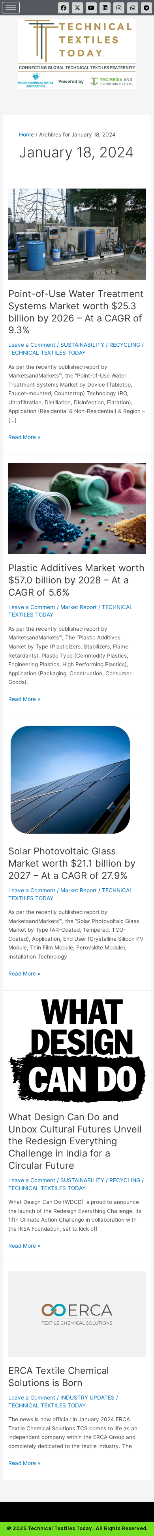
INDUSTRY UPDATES (87, 1397)
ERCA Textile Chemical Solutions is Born (58, 1376)
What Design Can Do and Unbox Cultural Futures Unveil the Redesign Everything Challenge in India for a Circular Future (75, 1141)
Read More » (24, 436)
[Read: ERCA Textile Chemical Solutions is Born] (77, 1313)
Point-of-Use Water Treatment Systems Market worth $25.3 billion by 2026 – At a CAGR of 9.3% (76, 312)
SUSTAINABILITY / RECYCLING (100, 345)
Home (26, 134)
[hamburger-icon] (11, 7)
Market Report (78, 607)
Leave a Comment (31, 345)
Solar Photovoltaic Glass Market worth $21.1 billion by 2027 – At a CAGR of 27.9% (71, 863)
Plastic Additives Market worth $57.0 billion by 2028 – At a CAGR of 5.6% (76, 580)
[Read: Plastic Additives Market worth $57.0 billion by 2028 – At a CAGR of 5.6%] (77, 508)
